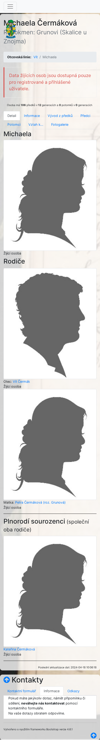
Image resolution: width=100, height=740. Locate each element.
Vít (35, 57)
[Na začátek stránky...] (6, 679)
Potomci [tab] (13, 124)
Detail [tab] (11, 116)
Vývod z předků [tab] (60, 116)
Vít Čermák (21, 381)
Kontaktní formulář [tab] (21, 691)
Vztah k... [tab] (35, 124)
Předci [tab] (85, 116)
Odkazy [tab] (73, 691)
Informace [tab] (32, 116)
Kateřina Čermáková (19, 649)
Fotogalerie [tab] (59, 124)
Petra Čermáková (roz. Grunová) (40, 502)
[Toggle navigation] (10, 6)
